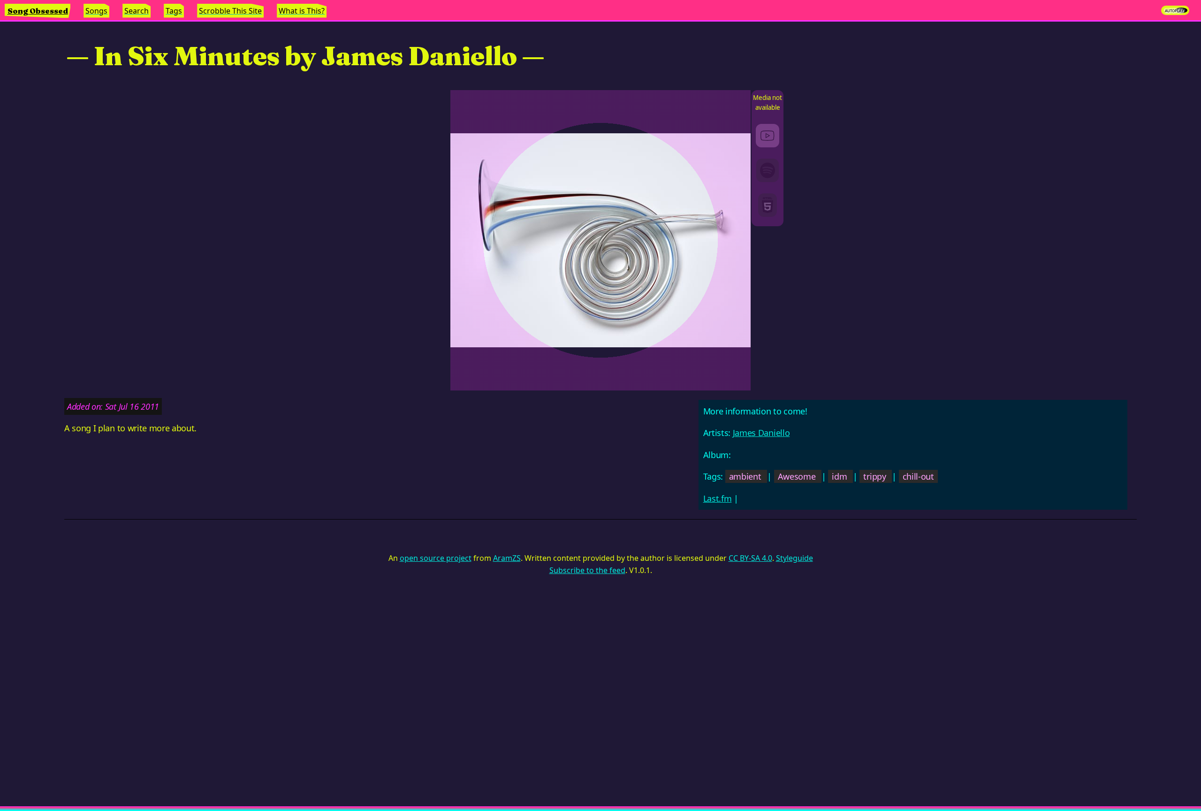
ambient (745, 476)
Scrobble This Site (230, 11)
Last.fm (717, 498)
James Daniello (761, 432)
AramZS (507, 558)
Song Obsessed (38, 10)
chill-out (918, 476)
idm (839, 476)
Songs (96, 11)
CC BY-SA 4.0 (750, 558)
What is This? (302, 11)
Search (136, 11)
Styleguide (794, 558)
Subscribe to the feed (587, 570)
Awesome (797, 476)
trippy (874, 476)
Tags (174, 11)
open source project (435, 558)
